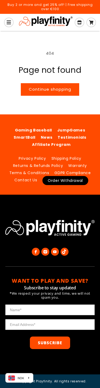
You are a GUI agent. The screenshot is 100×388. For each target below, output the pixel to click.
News (46, 137)
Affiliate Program (51, 144)
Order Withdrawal (65, 180)
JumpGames (71, 130)
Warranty (77, 165)
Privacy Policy (32, 158)
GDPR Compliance (72, 172)
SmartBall (24, 137)
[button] (9, 22)
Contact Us (25, 180)
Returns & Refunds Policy (38, 165)
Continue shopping (50, 89)
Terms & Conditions (29, 172)
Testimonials (72, 137)
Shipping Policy (66, 158)
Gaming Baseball (33, 130)
